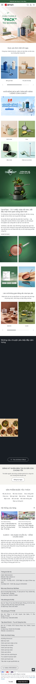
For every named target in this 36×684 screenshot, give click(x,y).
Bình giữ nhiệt (13, 496)
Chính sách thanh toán (7, 659)
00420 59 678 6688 (14, 629)
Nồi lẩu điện (9, 139)
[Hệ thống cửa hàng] (34, 508)
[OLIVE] (27, 313)
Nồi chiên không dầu (26, 498)
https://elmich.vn (10, 577)
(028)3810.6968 (13, 617)
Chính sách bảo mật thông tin (9, 654)
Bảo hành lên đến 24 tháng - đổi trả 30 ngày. (18, 1)
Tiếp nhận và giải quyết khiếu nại (10, 661)
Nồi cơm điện (15, 498)
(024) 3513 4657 (13, 606)
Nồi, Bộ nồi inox (7, 493)
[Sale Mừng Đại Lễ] (18, 106)
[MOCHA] (9, 313)
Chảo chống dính (28, 493)
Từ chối (11, 681)
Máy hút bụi (22, 496)
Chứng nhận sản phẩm (7, 645)
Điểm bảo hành (5, 641)
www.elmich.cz (10, 630)
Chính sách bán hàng (7, 647)
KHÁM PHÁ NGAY (5, 234)
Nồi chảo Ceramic (17, 493)
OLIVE (26, 326)
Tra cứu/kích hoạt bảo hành (8, 656)
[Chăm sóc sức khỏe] (27, 149)
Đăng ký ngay (18, 479)
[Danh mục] (2, 5)
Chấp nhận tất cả (23, 681)
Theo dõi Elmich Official (19, 459)
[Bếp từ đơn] (9, 149)
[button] (33, 84)
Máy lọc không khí (18, 501)
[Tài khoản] (31, 5)
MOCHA (9, 326)
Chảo (26, 139)
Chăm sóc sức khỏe (27, 160)
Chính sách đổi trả (6, 652)
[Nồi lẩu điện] (9, 129)
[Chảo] (27, 129)
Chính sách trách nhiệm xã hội (9, 643)
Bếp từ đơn (9, 160)
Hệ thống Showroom (6, 638)
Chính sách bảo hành (7, 650)
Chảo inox (5, 496)
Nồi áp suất (30, 496)
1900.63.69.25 (8, 575)
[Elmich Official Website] (9, 5)
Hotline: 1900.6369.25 (10, 667)
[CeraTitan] (27, 276)
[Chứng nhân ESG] (9, 276)
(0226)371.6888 (13, 595)
